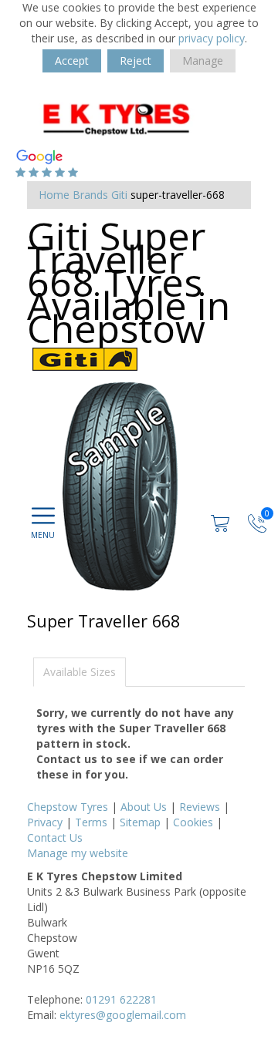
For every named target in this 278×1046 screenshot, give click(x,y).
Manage (202, 60)
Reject (135, 60)
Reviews (199, 806)
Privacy (45, 822)
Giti (119, 194)
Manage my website (77, 853)
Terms (91, 822)
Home (54, 194)
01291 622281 (121, 999)
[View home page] (139, 117)
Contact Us (55, 837)
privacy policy (211, 38)
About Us (143, 806)
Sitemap (140, 822)
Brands (90, 194)
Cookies (193, 822)
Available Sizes (79, 671)
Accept (72, 60)
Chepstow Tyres (67, 806)
